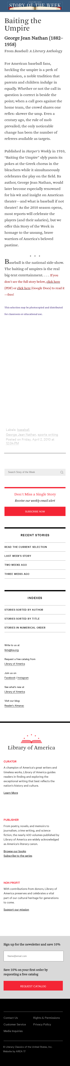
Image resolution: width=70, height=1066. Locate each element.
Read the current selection (25, 547)
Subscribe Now (35, 511)
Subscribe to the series (18, 855)
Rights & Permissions (46, 1017)
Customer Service (15, 1024)
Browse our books (15, 851)
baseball (23, 429)
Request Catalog (33, 986)
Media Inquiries (13, 1031)
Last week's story (17, 556)
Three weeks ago (16, 574)
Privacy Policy (42, 1024)
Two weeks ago (15, 564)
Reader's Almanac (14, 705)
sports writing (48, 434)
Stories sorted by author (23, 609)
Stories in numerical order (25, 627)
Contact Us (11, 1017)
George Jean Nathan (21, 434)
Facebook (9, 677)
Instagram (23, 677)
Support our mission (16, 909)
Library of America (14, 663)
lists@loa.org (11, 650)
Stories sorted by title (21, 618)
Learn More (11, 792)
